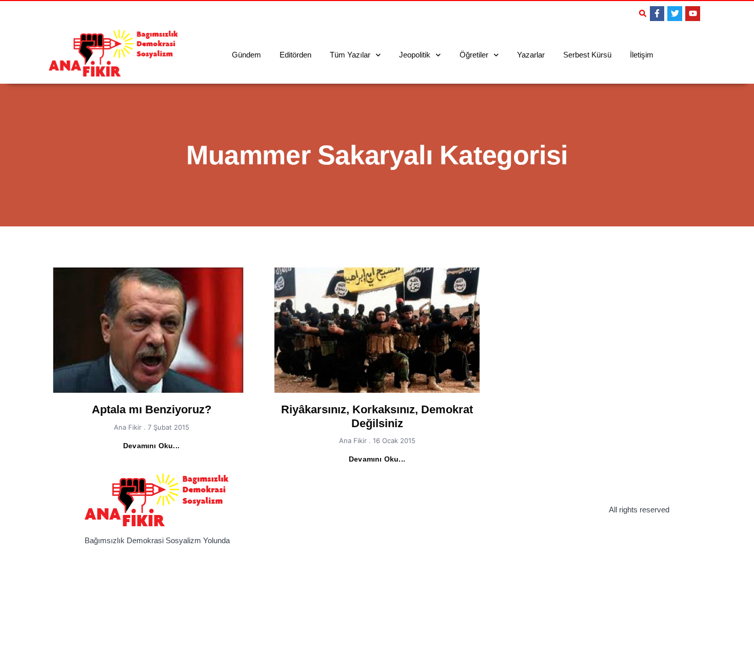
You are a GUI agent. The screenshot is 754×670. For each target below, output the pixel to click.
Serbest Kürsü (587, 54)
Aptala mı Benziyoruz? (151, 409)
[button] (643, 13)
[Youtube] (692, 13)
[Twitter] (674, 13)
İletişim (641, 54)
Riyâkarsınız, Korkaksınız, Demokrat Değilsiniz (377, 416)
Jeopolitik (414, 54)
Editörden (295, 54)
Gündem (246, 54)
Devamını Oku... (151, 446)
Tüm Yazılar (350, 54)
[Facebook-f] (657, 13)
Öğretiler (474, 54)
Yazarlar (531, 54)
